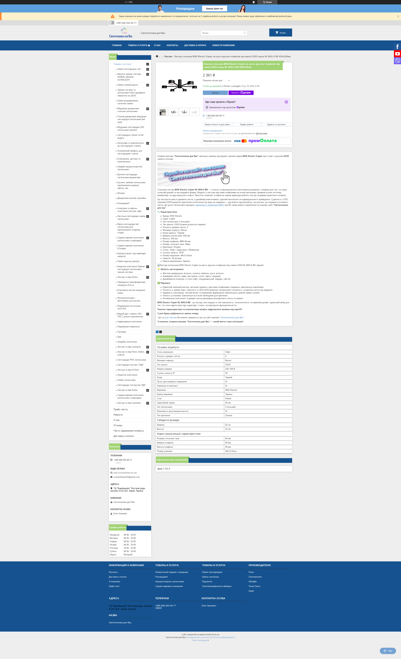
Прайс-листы (121, 409)
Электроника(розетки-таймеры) (216, 586)
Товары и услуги (137, 45)
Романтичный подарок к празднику (171, 572)
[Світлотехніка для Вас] (123, 33)
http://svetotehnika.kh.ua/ (125, 473)
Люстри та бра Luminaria (129, 347)
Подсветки (207, 581)
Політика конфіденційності (223, 637)
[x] (160, 332)
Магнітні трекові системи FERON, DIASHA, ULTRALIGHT (129, 77)
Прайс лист (114, 586)
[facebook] (157, 332)
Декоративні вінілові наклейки (131, 198)
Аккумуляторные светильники (169, 581)
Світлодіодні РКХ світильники (131, 360)
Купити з (236, 93)
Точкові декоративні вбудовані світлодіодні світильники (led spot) (131, 119)
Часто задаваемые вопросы (129, 430)
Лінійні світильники (126, 380)
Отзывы (118, 425)
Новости (118, 414)
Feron (251, 572)
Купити (215, 93)
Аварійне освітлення (127, 342)
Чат (390, 651)
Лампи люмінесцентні (127, 85)
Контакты (172, 45)
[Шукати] (244, 33)
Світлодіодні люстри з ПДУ (130, 365)
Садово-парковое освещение (169, 586)
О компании (114, 581)
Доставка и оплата (195, 45)
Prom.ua (215, 634)
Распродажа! (161, 577)
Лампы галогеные (210, 577)
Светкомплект (255, 577)
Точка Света (254, 586)
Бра (119, 337)
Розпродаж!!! (123, 203)
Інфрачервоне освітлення (129, 321)
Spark (251, 591)
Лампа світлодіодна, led (128, 69)
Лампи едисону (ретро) (128, 261)
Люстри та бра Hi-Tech (128, 370)
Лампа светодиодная (212, 572)
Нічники (121, 193)
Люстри (168, 56)
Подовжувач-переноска (128, 326)
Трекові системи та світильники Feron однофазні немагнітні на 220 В (131, 93)
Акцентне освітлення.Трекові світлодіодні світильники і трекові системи (131, 269)
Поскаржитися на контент (198, 637)
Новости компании (223, 45)
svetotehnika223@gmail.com (126, 477)
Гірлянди (121, 332)
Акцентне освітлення (127, 375)
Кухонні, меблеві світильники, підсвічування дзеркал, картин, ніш (131, 185)
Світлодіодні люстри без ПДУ (131, 385)
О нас (157, 45)
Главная (117, 45)
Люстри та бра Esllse (127, 277)
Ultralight (253, 581)
